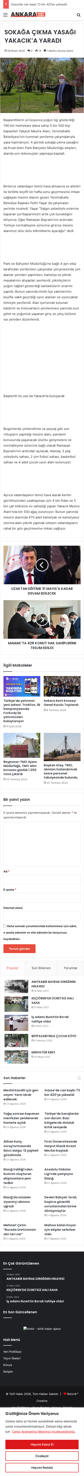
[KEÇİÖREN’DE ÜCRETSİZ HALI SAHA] (16, 1004)
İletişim (8, 1371)
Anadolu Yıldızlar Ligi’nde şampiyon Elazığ (58, 1174)
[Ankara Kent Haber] (28, 14)
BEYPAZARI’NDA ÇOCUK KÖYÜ (53, 1036)
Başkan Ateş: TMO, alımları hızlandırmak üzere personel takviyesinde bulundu (61, 771)
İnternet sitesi (13, 908)
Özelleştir (42, 1456)
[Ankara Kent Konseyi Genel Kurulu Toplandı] (62, 686)
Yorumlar (71, 968)
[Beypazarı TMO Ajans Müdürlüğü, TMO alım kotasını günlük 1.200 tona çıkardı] (21, 745)
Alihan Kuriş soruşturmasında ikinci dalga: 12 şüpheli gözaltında (20, 1148)
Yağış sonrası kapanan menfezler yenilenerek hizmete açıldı (21, 1118)
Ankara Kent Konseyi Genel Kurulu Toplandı (61, 703)
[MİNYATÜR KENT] (16, 1056)
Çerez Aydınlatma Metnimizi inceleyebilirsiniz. (44, 1431)
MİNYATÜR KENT (43, 1052)
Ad (6, 871)
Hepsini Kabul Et (42, 1444)
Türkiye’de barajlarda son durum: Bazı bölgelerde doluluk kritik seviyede (61, 1120)
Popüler (13, 968)
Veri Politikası (12, 1351)
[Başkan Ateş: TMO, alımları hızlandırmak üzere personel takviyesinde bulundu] (62, 747)
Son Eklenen (41, 968)
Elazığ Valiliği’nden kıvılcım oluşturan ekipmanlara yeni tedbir (18, 1176)
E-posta (9, 889)
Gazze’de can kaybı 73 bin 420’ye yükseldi (39, 4)
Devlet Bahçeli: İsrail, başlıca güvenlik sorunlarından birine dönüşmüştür (60, 1204)
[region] (42, 1441)
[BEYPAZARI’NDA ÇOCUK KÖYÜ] (16, 1040)
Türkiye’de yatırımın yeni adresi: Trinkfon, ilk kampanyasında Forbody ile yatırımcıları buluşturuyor (21, 711)
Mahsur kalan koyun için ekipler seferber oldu (60, 1229)
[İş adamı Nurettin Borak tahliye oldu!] (16, 1023)
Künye (7, 1365)
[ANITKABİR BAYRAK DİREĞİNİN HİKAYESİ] (16, 986)
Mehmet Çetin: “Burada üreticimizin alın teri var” (19, 1229)
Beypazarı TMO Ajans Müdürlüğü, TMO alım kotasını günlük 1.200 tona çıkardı (20, 768)
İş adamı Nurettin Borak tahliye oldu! (50, 1019)
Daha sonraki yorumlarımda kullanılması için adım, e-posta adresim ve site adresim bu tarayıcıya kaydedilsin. (40, 932)
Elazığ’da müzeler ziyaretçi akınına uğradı (17, 1201)
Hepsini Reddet (42, 1467)
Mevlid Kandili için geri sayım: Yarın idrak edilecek (20, 1094)
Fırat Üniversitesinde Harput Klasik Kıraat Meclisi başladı (60, 1146)
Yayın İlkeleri (11, 1358)
